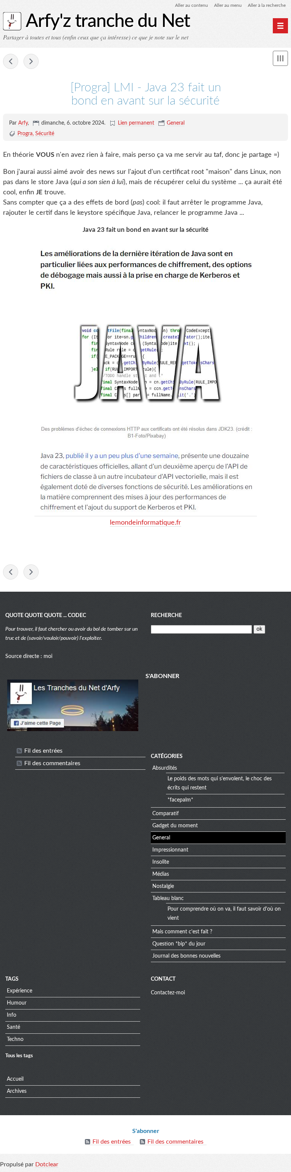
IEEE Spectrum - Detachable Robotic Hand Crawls (10, 61)
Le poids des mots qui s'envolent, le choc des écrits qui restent (219, 783)
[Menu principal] (280, 25)
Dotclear (46, 1164)
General (176, 123)
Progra (25, 133)
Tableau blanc (168, 898)
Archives (17, 1091)
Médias (160, 874)
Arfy (23, 123)
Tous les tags (19, 1055)
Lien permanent (136, 123)
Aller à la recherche (267, 5)
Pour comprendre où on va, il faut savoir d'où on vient (224, 913)
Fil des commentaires (52, 763)
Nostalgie (163, 886)
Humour (17, 1003)
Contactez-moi (168, 992)
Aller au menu (228, 5)
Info (11, 1015)
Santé (13, 1027)
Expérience (19, 991)
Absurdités (164, 768)
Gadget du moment (175, 825)
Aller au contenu (191, 5)
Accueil (15, 1079)
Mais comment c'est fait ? (182, 931)
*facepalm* (180, 800)
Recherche (166, 615)
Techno (15, 1039)
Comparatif (165, 813)
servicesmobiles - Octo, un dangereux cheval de (31, 61)
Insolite (160, 862)
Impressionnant (170, 850)
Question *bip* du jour (178, 944)
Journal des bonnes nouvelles (186, 956)
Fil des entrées (43, 751)
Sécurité (44, 133)
